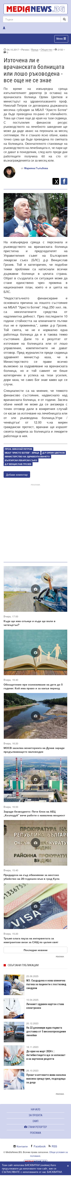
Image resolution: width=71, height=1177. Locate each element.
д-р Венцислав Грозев (18, 464)
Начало (35, 1109)
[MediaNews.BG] (35, 9)
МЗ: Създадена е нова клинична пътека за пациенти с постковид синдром (46, 984)
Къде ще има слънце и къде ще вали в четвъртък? (29, 623)
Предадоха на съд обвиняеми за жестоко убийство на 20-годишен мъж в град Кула (31, 876)
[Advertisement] (35, 522)
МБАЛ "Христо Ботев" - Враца (22, 452)
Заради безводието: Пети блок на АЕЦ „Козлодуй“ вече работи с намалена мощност (34, 813)
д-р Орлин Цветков (53, 452)
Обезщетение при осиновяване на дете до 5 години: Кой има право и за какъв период (33, 686)
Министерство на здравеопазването (27, 456)
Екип (35, 1121)
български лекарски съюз (21, 460)
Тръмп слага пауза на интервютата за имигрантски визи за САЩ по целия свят (31, 940)
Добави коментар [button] (17, 474)
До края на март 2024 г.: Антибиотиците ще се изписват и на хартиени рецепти (46, 1055)
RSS (54, 1146)
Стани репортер (37, 1126)
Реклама (35, 1132)
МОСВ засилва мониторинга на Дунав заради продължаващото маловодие (34, 749)
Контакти (22, 1146)
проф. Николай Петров (18, 449)
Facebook (40, 1146)
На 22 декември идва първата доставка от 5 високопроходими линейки (46, 1031)
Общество (46, 49)
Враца (34, 49)
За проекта (35, 1115)
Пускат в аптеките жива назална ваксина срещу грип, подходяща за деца (46, 1078)
